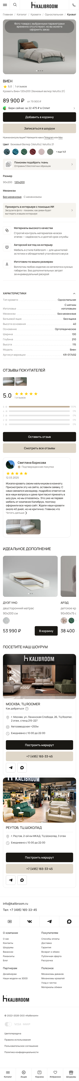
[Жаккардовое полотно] (6, 620)
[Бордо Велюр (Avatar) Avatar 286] (33, 152)
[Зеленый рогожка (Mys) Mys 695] (50, 152)
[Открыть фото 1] (16, 527)
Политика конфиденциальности (21, 1052)
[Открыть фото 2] (30, 527)
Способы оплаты (50, 939)
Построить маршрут (39, 745)
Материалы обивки (51, 987)
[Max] (22, 767)
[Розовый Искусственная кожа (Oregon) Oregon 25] (41, 152)
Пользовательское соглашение (21, 1046)
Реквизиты (9, 956)
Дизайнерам (10, 974)
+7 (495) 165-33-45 (39, 756)
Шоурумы (8, 947)
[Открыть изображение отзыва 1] (9, 381)
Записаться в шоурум (39, 128)
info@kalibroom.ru (15, 903)
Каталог (22, 14)
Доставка (46, 943)
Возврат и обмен (50, 952)
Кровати (36, 14)
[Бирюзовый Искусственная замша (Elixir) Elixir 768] (15, 152)
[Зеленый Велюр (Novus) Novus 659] (24, 152)
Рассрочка (47, 960)
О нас (6, 939)
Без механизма (12, 197)
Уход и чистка (48, 983)
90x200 (7, 182)
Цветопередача (12, 1033)
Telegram (49, 137)
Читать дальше (15, 513)
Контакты (8, 943)
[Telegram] (10, 767)
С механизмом (33, 197)
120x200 (20, 182)
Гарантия (46, 947)
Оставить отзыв (39, 437)
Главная (8, 14)
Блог (5, 960)
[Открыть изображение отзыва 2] (21, 381)
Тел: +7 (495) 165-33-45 (20, 909)
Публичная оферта (51, 956)
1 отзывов (21, 86)
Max (60, 137)
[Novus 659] (71, 620)
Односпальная (54, 14)
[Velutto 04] (64, 620)
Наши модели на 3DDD (15, 978)
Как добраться (15, 708)
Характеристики (14, 293)
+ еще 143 (61, 151)
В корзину (46, 631)
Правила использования (17, 1039)
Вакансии (8, 952)
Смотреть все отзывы (39, 448)
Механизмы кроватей (52, 978)
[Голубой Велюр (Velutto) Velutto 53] (6, 152)
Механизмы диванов (52, 974)
